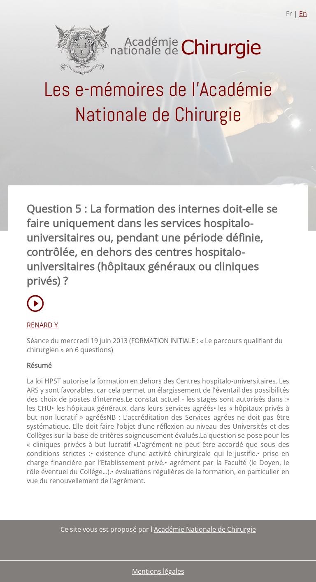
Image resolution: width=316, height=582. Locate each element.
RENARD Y (42, 325)
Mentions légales (158, 571)
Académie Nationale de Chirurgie (205, 529)
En (303, 13)
